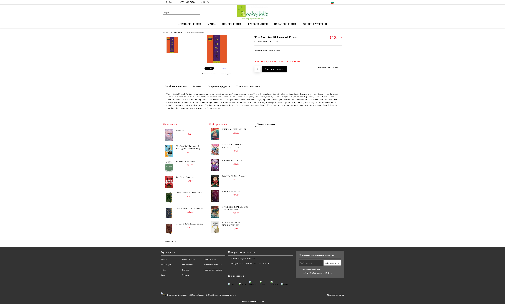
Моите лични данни (335, 295)
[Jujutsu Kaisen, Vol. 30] (215, 181)
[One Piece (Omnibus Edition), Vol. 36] (215, 149)
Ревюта (197, 86)
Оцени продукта (226, 74)
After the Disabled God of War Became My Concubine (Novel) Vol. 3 (235, 208)
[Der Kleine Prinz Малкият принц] (215, 227)
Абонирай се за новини (266, 124)
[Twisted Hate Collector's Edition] (169, 229)
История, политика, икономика (194, 32)
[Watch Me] (169, 135)
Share (210, 68)
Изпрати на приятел (209, 74)
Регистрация (187, 265)
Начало (165, 32)
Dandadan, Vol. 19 (232, 160)
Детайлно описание (176, 86)
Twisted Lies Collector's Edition (189, 193)
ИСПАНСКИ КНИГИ (285, 24)
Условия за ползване (248, 86)
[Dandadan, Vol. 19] (215, 165)
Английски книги (176, 32)
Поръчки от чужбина (213, 270)
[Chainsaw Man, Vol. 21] (215, 134)
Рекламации (166, 265)
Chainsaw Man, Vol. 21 (234, 129)
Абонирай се (170, 241)
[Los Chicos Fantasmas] (169, 182)
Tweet (223, 68)
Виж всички (260, 127)
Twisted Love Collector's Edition (189, 208)
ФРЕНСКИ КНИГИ (258, 24)
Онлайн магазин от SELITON (252, 301)
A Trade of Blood (231, 191)
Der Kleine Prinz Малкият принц (231, 224)
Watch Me (180, 131)
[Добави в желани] (340, 62)
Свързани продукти (219, 86)
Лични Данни (210, 259)
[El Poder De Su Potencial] (169, 166)
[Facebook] (340, 2)
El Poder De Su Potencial (186, 162)
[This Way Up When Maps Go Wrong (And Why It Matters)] (169, 151)
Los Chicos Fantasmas (185, 177)
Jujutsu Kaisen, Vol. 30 (234, 176)
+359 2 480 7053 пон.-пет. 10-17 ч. (195, 2)
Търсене (185, 275)
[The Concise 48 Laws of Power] (217, 63)
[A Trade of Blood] (215, 196)
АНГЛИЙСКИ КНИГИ (189, 24)
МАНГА (212, 24)
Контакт (185, 270)
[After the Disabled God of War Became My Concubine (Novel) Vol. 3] (215, 212)
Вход (163, 275)
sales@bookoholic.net (247, 259)
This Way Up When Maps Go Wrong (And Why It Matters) (188, 147)
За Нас (163, 270)
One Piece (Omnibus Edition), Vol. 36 (232, 146)
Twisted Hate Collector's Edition (189, 224)
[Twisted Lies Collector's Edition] (169, 197)
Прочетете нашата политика (224, 295)
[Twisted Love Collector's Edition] (169, 213)
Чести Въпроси (188, 259)
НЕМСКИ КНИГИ (231, 24)
